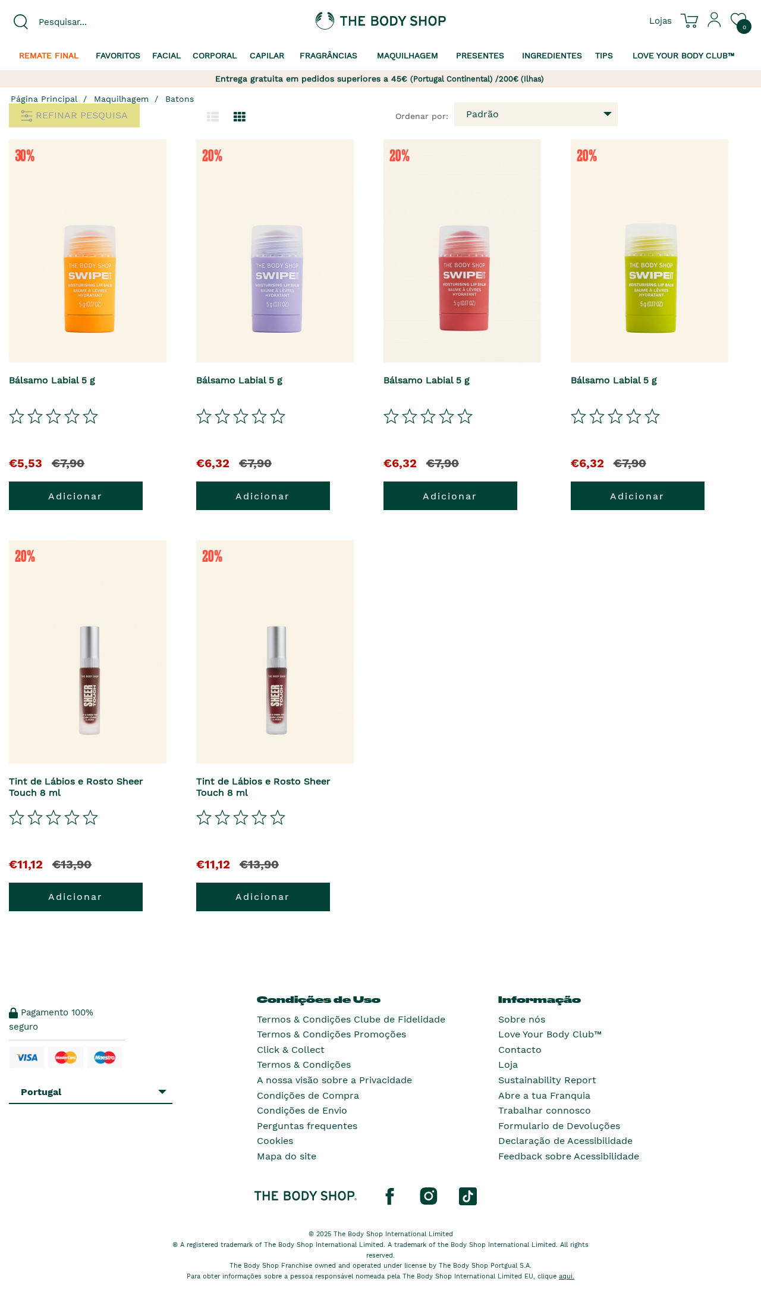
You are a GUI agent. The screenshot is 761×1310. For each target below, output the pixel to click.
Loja (508, 1064)
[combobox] (95, 22)
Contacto (520, 1049)
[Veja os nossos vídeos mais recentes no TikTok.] (468, 1195)
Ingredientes (552, 55)
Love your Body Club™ (684, 55)
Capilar (267, 55)
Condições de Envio (302, 1110)
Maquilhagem (407, 55)
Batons (179, 99)
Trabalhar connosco (544, 1110)
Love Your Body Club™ (550, 1034)
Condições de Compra (308, 1095)
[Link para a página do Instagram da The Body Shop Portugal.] (429, 1195)
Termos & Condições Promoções (331, 1034)
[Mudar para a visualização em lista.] (213, 117)
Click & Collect (291, 1049)
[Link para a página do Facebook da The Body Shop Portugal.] (389, 1195)
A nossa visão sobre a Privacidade (334, 1080)
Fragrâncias (328, 55)
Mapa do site (286, 1156)
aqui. (566, 1276)
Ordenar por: (421, 116)
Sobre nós (521, 1019)
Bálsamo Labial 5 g (52, 380)
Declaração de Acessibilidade (565, 1140)
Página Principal (44, 99)
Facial (166, 55)
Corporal (215, 55)
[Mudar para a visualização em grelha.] (239, 117)
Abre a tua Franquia (544, 1095)
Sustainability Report (547, 1080)
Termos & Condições (304, 1064)
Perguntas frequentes (307, 1125)
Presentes (480, 55)
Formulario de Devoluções (559, 1125)
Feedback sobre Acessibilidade (568, 1156)
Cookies (275, 1140)
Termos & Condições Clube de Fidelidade (351, 1019)
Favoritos (118, 55)
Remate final (48, 55)
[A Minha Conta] (714, 24)
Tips (604, 55)
